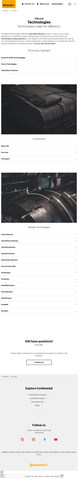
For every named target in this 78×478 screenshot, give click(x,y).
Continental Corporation (37, 395)
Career (37, 405)
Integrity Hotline (8, 452)
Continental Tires (37, 402)
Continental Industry (37, 398)
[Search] (2, 476)
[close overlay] (2, 472)
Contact (17, 452)
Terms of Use (32, 452)
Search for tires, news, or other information (42, 476)
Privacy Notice (43, 452)
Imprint (24, 452)
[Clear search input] (62, 476)
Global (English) (57, 4)
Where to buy (44, 4)
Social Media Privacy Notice (59, 452)
